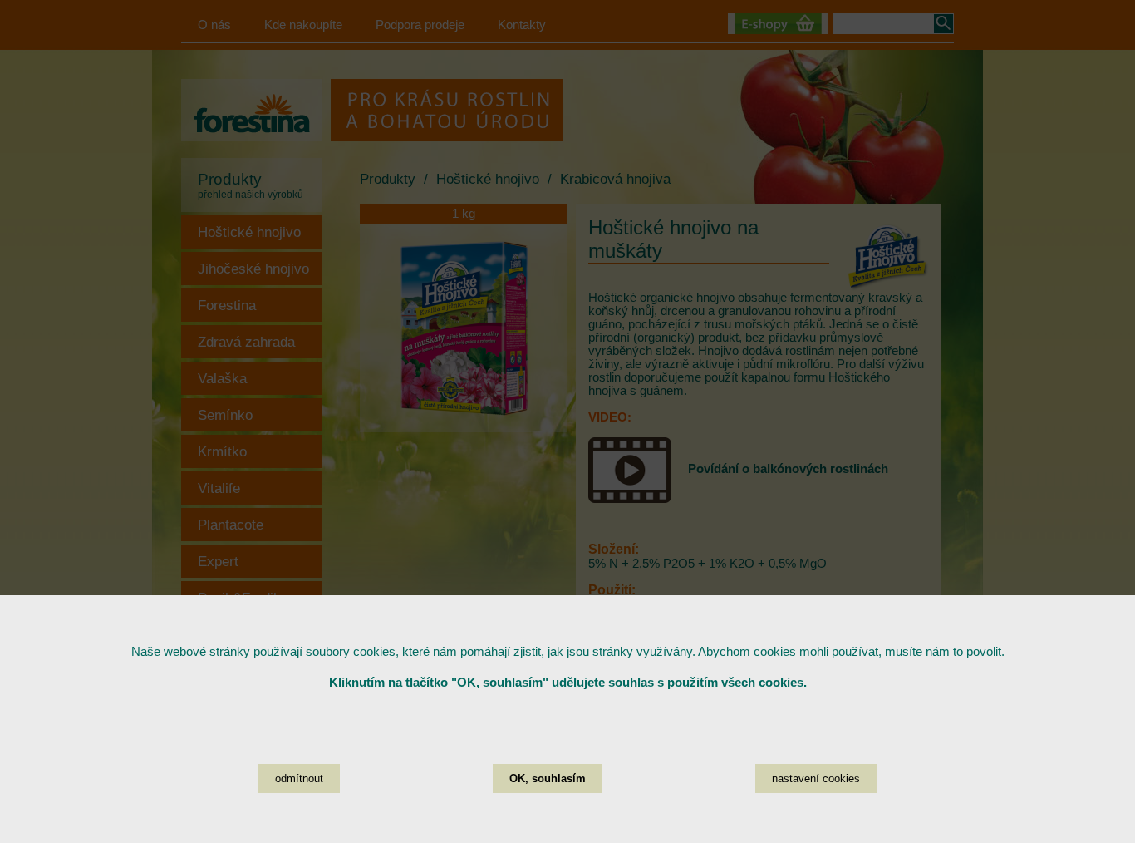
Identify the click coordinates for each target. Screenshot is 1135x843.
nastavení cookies (816, 778)
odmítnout (299, 778)
